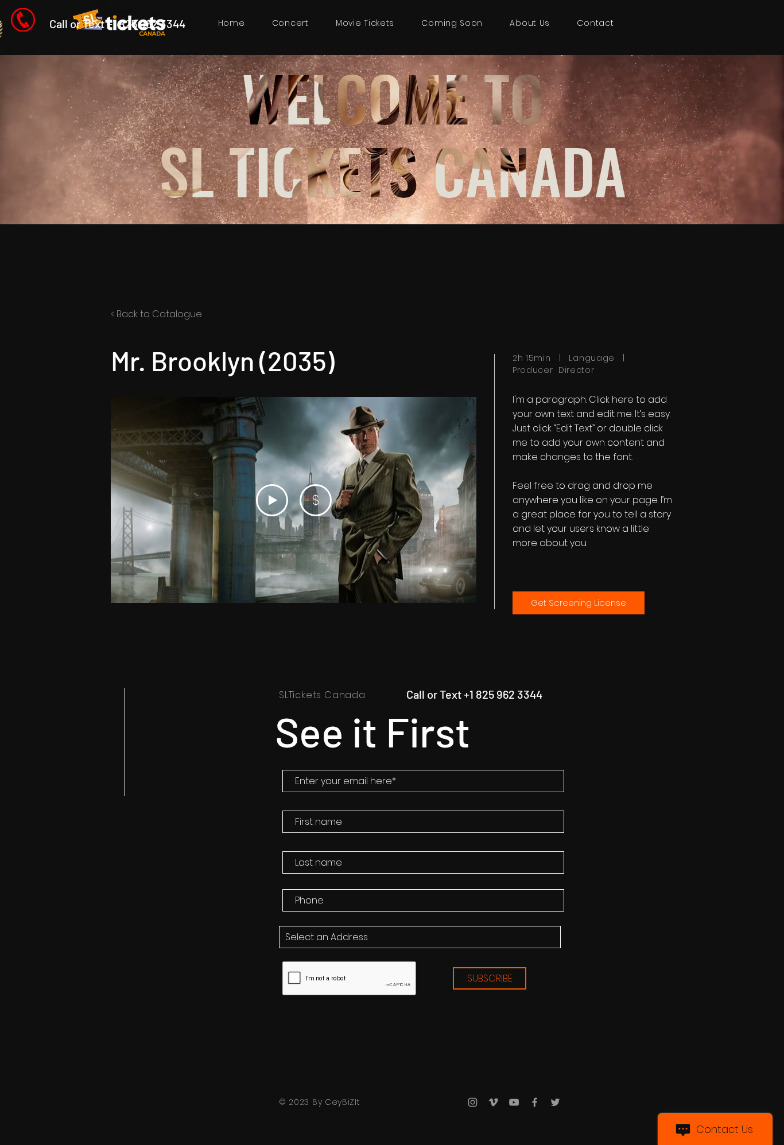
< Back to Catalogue (156, 314)
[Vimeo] (493, 1102)
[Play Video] (272, 500)
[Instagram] (473, 1102)
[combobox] (420, 937)
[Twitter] (555, 1102)
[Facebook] (535, 1102)
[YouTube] (514, 1102)
